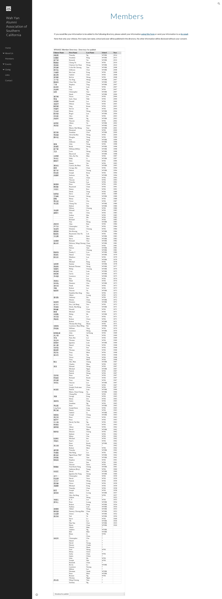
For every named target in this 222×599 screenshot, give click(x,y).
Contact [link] (8, 80)
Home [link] (8, 48)
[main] (127, 16)
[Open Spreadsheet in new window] (120, 51)
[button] (219, 4)
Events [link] (8, 64)
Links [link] (7, 75)
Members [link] (9, 58)
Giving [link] (7, 69)
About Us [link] (9, 53)
